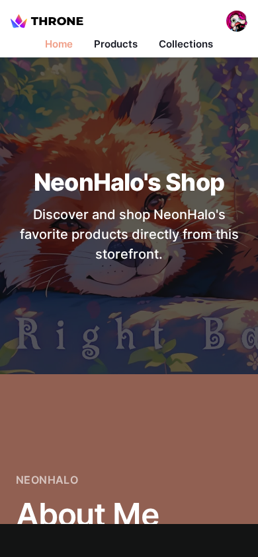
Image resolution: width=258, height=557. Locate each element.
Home (59, 44)
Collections (186, 44)
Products (116, 44)
